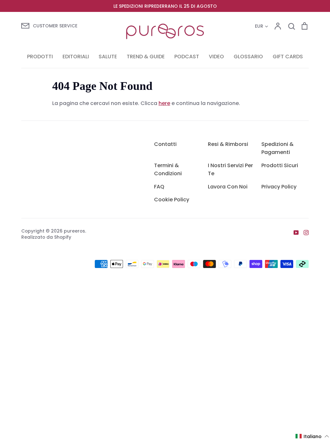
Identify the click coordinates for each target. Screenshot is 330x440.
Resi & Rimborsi (228, 144)
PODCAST (186, 56)
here (164, 103)
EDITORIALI (76, 56)
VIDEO (216, 56)
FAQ (159, 186)
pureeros (74, 231)
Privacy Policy (278, 186)
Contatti (165, 144)
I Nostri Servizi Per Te (230, 169)
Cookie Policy (171, 199)
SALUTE (108, 56)
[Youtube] (294, 232)
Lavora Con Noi (228, 186)
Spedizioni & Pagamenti (277, 148)
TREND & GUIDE (146, 56)
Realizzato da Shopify (46, 237)
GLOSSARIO (248, 56)
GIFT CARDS (288, 56)
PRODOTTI (40, 56)
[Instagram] (304, 232)
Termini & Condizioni (168, 169)
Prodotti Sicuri (279, 165)
